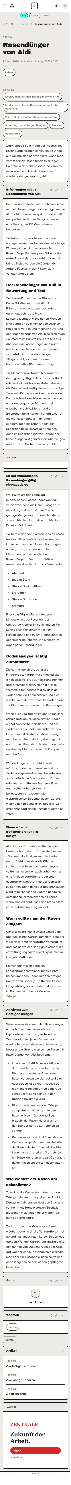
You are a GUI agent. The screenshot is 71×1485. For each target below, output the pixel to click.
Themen (57, 125)
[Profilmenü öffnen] (65, 6)
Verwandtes (12, 133)
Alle (24, 15)
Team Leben (35, 1302)
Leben (25, 24)
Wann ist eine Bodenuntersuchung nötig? (31, 117)
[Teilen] (50, 190)
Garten (13, 1327)
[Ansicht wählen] (57, 6)
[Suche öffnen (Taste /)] (34, 6)
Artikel (34, 15)
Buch (46, 15)
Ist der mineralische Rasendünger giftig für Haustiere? (32, 106)
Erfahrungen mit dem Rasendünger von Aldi (32, 96)
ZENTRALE (9, 24)
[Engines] (12, 6)
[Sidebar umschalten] (4, 6)
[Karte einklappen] (62, 190)
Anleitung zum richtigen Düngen (25, 125)
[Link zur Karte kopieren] (56, 190)
